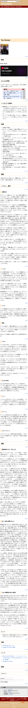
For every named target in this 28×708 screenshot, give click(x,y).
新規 (12, 699)
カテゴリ (5, 689)
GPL (14, 705)
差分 (13, 698)
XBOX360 (6, 6)
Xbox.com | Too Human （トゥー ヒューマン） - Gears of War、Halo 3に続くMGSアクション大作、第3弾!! (15, 657)
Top (2, 6)
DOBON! (9, 691)
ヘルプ (16, 700)
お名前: (2, 678)
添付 (22, 698)
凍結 (11, 698)
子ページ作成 (17, 699)
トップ (3, 698)
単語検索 (25, 699)
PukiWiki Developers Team (19, 704)
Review (12, 6)
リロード (7, 699)
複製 (25, 698)
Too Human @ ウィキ (8, 645)
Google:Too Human (8, 661)
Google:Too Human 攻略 (9, 647)
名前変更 (3, 699)
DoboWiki (6, 4)
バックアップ (18, 698)
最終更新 (12, 700)
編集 (8, 698)
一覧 (21, 699)
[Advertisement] (14, 22)
